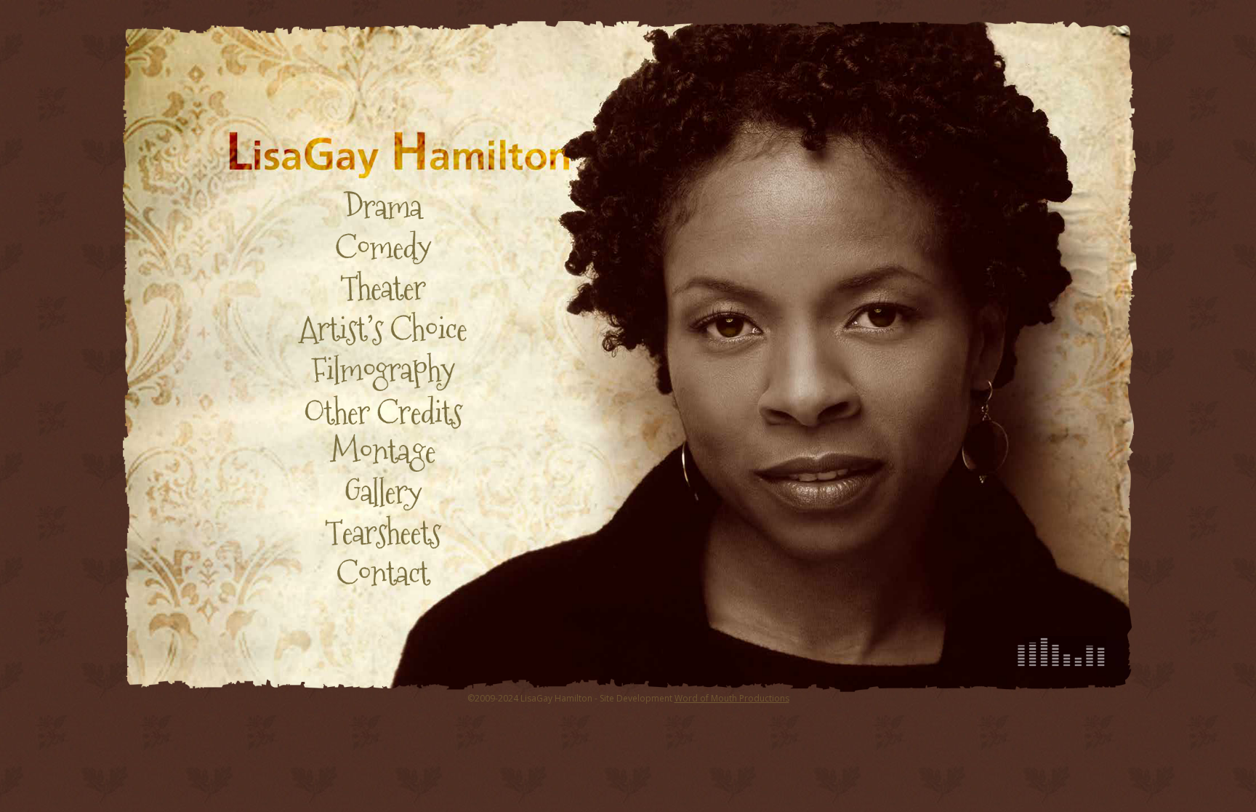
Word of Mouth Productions (732, 698)
